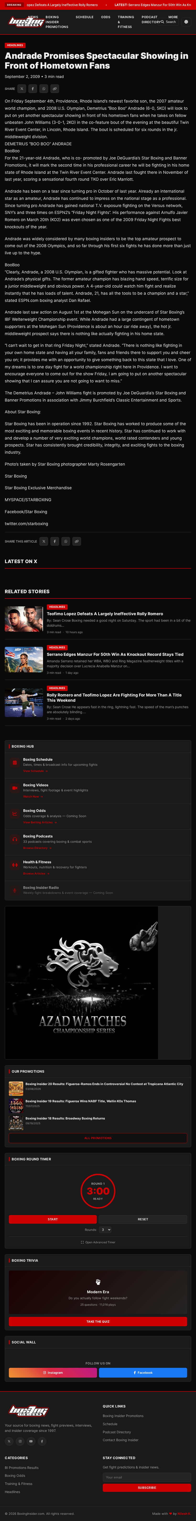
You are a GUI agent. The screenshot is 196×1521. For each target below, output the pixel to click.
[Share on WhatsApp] (43, 88)
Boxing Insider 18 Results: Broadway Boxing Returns (65, 1118)
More (173, 17)
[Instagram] (20, 1441)
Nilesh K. (184, 1514)
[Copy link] (54, 88)
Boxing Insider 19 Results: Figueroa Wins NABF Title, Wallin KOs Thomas (81, 1101)
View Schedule (33, 771)
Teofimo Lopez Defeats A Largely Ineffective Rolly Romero (105, 613)
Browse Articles (34, 873)
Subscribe (147, 1487)
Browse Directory (35, 848)
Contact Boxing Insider (120, 1440)
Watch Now (31, 796)
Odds (105, 17)
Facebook (145, 1372)
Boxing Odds (15, 1475)
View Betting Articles (38, 822)
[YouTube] (31, 1441)
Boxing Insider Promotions (57, 22)
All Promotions (98, 1138)
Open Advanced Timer (100, 1242)
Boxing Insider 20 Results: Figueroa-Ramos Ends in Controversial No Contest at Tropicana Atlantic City (104, 1084)
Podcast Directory (151, 19)
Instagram (55, 1372)
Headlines (15, 45)
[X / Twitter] (9, 1441)
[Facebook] (42, 1441)
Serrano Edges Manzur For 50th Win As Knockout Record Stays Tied (115, 654)
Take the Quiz (98, 1321)
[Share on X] (21, 88)
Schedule (84, 17)
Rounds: (91, 1230)
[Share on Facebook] (32, 88)
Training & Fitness (126, 22)
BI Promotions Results (21, 1468)
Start (53, 1219)
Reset (143, 1219)
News (33, 17)
